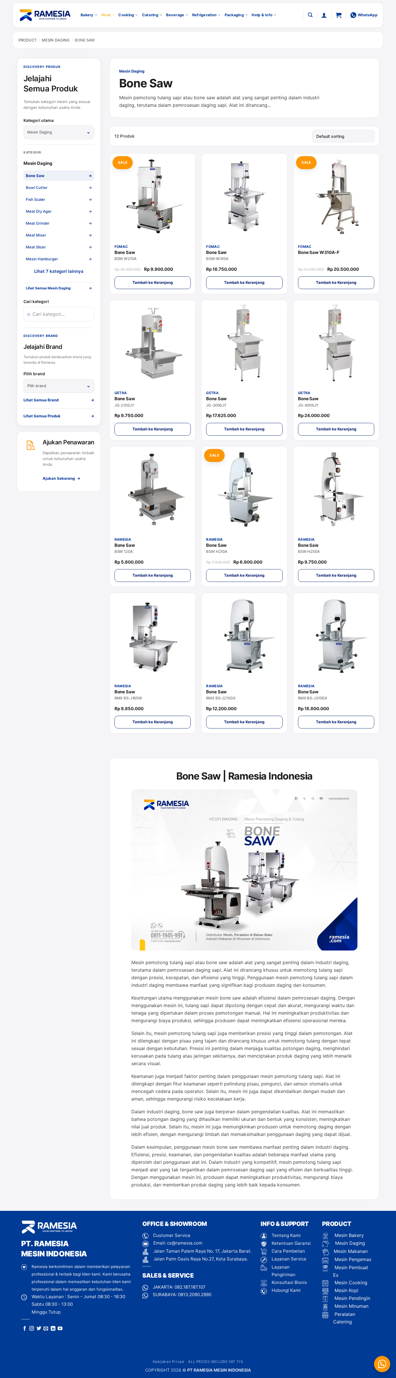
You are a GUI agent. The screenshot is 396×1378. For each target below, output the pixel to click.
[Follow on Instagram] (31, 1328)
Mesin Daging (56, 40)
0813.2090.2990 (194, 1294)
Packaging (234, 15)
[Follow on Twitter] (39, 1328)
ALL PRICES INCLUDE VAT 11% (215, 1361)
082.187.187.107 (190, 1287)
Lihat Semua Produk (58, 416)
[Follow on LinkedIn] (53, 1328)
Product (28, 40)
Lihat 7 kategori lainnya (58, 271)
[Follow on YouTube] (60, 1328)
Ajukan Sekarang (61, 478)
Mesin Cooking (350, 1282)
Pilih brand (34, 373)
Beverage (175, 15)
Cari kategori (36, 301)
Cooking (126, 15)
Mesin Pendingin (351, 1298)
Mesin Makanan (351, 1251)
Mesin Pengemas (352, 1259)
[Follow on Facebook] (24, 1328)
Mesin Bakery (348, 1235)
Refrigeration (204, 15)
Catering (150, 15)
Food (105, 15)
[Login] (324, 15)
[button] (310, 15)
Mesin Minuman (350, 1306)
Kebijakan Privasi (168, 1361)
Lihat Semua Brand (58, 400)
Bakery (87, 15)
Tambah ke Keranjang (152, 282)
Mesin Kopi (345, 1290)
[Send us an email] (45, 1328)
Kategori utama (38, 120)
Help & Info (262, 15)
